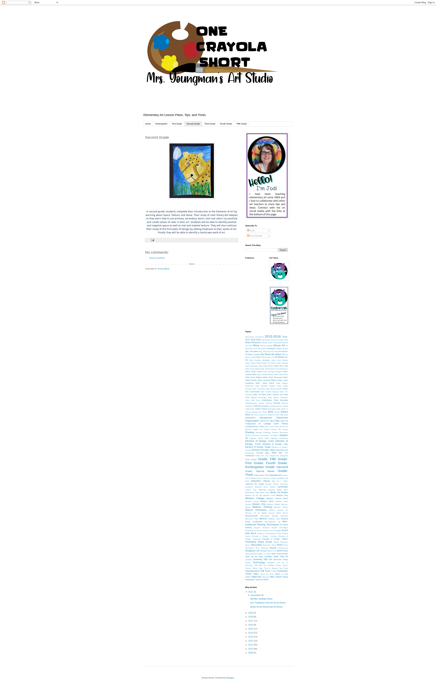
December (256, 595)
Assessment (264, 406)
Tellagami (271, 563)
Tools (286, 568)
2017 (251, 621)
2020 (251, 613)
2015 (251, 629)
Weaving (265, 577)
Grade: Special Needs (259, 471)
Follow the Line (261, 456)
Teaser (248, 563)
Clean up (284, 421)
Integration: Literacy (260, 481)
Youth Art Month (261, 580)
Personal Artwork (270, 528)
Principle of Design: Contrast (264, 536)
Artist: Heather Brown (265, 374)
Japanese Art (251, 484)
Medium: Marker (273, 504)
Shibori (269, 551)
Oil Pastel (284, 525)
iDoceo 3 (266, 478)
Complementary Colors (254, 426)
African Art (279, 345)
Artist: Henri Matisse (253, 377)
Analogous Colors (274, 348)
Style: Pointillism (266, 557)
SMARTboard (282, 551)
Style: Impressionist (279, 554)
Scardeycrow (283, 548)
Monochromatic (251, 516)
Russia (273, 548)
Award (264, 409)
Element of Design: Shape (258, 447)
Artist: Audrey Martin (253, 363)
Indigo (273, 478)
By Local (254, 415)
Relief (279, 545)
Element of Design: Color (259, 441)
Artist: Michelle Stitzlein (265, 386)
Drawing (249, 432)
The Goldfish (268, 565)
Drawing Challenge (263, 432)
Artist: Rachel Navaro (274, 389)
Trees (267, 571)
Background (256, 412)
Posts (252, 230)
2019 (251, 617)
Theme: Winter (251, 568)
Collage (267, 423)
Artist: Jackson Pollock (267, 380)
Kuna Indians (270, 487)
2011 (251, 645)
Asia (256, 406)
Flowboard (249, 456)
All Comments (255, 236)
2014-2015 (259, 337)
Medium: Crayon (252, 501)
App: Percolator (251, 351)
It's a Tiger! (282, 481)
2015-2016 (273, 336)
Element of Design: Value (263, 450)
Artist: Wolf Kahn (252, 400)
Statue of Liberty (264, 554)
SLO (274, 551)
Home (148, 124)
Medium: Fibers (267, 501)
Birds (270, 411)
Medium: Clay (282, 495)
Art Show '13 (258, 357)
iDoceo (260, 478)
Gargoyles (284, 456)
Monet (285, 513)
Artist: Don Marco (269, 363)
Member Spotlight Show (261, 599)
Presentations (270, 533)
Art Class (274, 351)
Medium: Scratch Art (278, 510)
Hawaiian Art (275, 475)
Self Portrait (261, 551)
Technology (259, 562)
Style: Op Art (251, 557)
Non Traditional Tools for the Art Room (267, 603)
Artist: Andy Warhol (279, 360)
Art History (283, 351)
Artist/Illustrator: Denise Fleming (258, 403)
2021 (251, 592)
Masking (271, 490)
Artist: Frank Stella (252, 369)
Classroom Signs (267, 421)
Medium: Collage (254, 498)
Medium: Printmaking (256, 510)
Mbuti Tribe (264, 492)
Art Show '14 (269, 357)
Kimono (276, 484)
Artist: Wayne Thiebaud (278, 397)
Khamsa (268, 484)
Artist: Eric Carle (281, 366)
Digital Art (257, 429)
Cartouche (263, 415)
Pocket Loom (267, 530)
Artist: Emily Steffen (266, 366)
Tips (280, 568)
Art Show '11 (278, 354)
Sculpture (250, 550)
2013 (251, 637)
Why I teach (276, 577)
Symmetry (257, 559)
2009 (251, 653)
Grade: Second (276, 467)
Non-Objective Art (272, 522)
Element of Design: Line (275, 444)
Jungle (261, 484)
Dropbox (275, 432)
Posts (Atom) (163, 269)
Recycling (256, 544)
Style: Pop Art (281, 556)
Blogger (230, 678)
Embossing (249, 453)
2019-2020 (256, 340)
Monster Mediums (280, 516)
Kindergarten (161, 124)
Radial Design (265, 542)
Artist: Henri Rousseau (272, 377)
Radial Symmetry (281, 542)
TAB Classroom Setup (278, 559)
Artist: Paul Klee (258, 389)
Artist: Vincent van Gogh (277, 394)
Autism (258, 409)
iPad (273, 481)
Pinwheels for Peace (253, 530)
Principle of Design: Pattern (275, 539)
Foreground (274, 456)
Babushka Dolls (274, 409)
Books (277, 412)
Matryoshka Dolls (252, 492)
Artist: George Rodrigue (272, 372)
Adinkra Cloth (266, 343)
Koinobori (284, 484)
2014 (251, 633)
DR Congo (283, 429)
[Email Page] (152, 240)
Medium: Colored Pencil (277, 498)
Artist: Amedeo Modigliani (259, 360)
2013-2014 (249, 337)
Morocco (263, 518)
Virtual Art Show (267, 574)
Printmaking (250, 542)
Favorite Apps (263, 453)
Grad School (250, 459)
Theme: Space (281, 565)
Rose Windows (261, 548)
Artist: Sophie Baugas (269, 392)
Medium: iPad (259, 504)
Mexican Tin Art (252, 513)
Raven (247, 545)
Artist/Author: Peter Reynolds (275, 400)
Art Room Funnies (252, 354)
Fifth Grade (242, 124)
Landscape (282, 487)
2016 (251, 625)
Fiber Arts (277, 453)
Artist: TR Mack (259, 394)
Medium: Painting (262, 507)
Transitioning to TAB (254, 571)
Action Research (253, 342)
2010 (251, 649)
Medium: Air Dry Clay (253, 495)
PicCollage (283, 528)
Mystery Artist (274, 519)
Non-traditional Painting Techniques (266, 523)
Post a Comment (157, 258)
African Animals (266, 346)
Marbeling (262, 490)
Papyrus (257, 528)
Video (256, 574)
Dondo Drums (270, 429)
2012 (251, 641)
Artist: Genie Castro (253, 371)
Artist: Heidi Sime (281, 374)
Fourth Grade (226, 124)
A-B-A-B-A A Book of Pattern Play (274, 340)
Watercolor (257, 577)
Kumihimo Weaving (253, 487)
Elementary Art (282, 450)
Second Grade (193, 124)
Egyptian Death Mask (259, 438)
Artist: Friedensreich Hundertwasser (274, 369)
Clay (277, 420)
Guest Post (264, 475)
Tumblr (273, 571)
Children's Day (273, 415)
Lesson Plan (251, 490)
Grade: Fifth (267, 459)
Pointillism (277, 530)
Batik (265, 412)
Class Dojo (283, 415)
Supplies (248, 559)
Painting (248, 528)
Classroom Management (258, 418)
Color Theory (281, 423)
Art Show (266, 354)
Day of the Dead (272, 426)
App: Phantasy (265, 351)
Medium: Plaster (281, 507)
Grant (256, 475)
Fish (286, 453)
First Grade (177, 124)
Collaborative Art (253, 424)
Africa (256, 345)
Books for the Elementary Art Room (266, 607)
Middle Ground (268, 513)
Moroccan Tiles (251, 519)
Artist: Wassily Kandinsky (255, 397)
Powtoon (260, 533)
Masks (279, 490)
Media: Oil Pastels (279, 492)
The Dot (258, 565)
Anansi (285, 348)
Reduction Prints (269, 545)
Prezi (279, 533)
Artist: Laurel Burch (264, 383)
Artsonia (276, 403)
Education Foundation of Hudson (265, 435)
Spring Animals (251, 554)
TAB (265, 559)
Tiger (261, 568)
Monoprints (265, 516)
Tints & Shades (271, 568)
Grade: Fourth (265, 463)
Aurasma (273, 406)
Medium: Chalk (269, 495)
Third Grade (209, 124)
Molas (278, 513)
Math (286, 490)
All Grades (262, 348)
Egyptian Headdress (279, 438)
